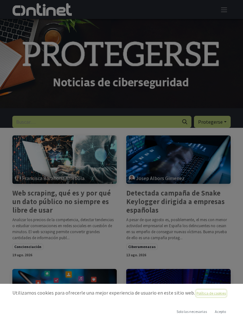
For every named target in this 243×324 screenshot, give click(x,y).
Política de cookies (211, 293)
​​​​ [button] (192, 311)
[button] (220, 311)
